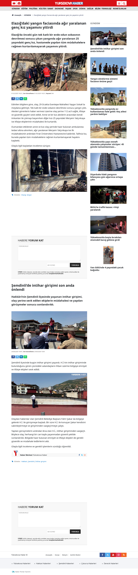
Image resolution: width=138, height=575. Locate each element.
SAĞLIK (90, 8)
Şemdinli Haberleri (66, 563)
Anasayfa (17, 15)
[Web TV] (14, 3)
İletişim (64, 555)
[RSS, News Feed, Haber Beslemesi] (124, 555)
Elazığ (23, 195)
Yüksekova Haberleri (22, 563)
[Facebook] (13, 98)
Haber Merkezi (26, 455)
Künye (57, 555)
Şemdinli (31, 461)
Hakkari (24, 461)
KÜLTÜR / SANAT (46, 8)
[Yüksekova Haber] (69, 3)
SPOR (75, 8)
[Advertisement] (49, 218)
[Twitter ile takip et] (82, 455)
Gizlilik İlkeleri (75, 555)
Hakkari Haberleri (43, 563)
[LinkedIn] (21, 98)
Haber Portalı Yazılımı (23, 572)
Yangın (29, 195)
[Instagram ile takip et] (84, 455)
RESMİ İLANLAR (119, 8)
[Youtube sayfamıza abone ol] (113, 555)
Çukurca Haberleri (88, 563)
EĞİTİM (24, 8)
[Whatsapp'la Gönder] (25, 98)
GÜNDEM (16, 8)
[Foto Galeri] (19, 3)
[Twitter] (17, 98)
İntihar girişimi (40, 461)
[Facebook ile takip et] (79, 455)
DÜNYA (82, 8)
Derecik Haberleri (111, 563)
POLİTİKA (33, 8)
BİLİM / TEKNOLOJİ (103, 8)
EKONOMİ (59, 8)
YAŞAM (68, 8)
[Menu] (119, 3)
